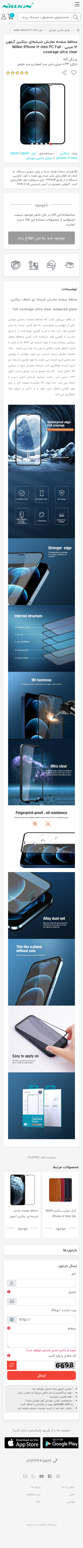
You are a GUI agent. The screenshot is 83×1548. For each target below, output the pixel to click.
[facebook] (49, 1476)
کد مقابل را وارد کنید (62, 1356)
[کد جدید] (12, 1365)
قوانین (70, 1501)
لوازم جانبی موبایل (59, 30)
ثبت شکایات (33, 1494)
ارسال (41, 1375)
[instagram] (57, 1476)
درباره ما (36, 1487)
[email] (25, 1476)
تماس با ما (68, 1487)
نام (74, 1274)
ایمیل (72, 1292)
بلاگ (38, 1501)
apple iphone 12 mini (25, 30)
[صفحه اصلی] (78, 30)
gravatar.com (62, 1404)
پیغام (72, 1328)
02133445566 (39, 1460)
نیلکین (64, 153)
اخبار (71, 1494)
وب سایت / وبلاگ (63, 1310)
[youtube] (41, 1476)
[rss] (33, 1476)
